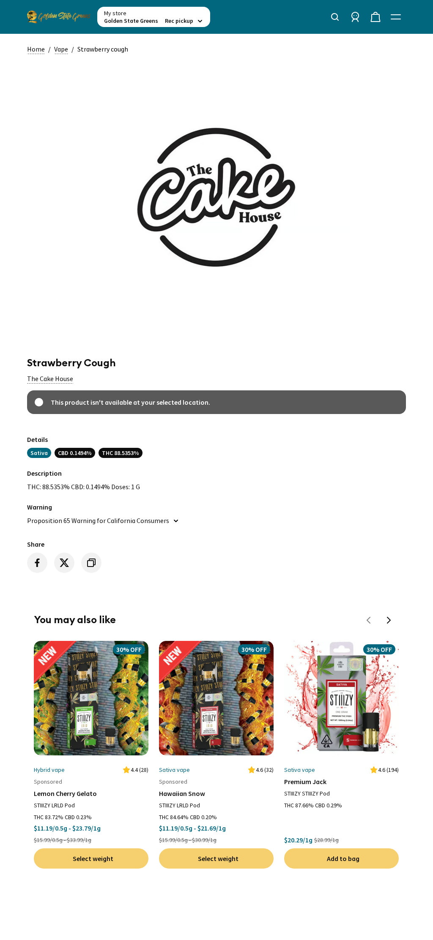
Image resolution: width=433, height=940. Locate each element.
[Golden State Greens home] (58, 17)
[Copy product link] (91, 563)
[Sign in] (355, 17)
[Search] (335, 17)
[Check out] (375, 17)
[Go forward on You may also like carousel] (389, 620)
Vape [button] (61, 49)
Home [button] (36, 49)
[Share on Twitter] (64, 563)
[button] (50, 378)
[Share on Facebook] (37, 563)
